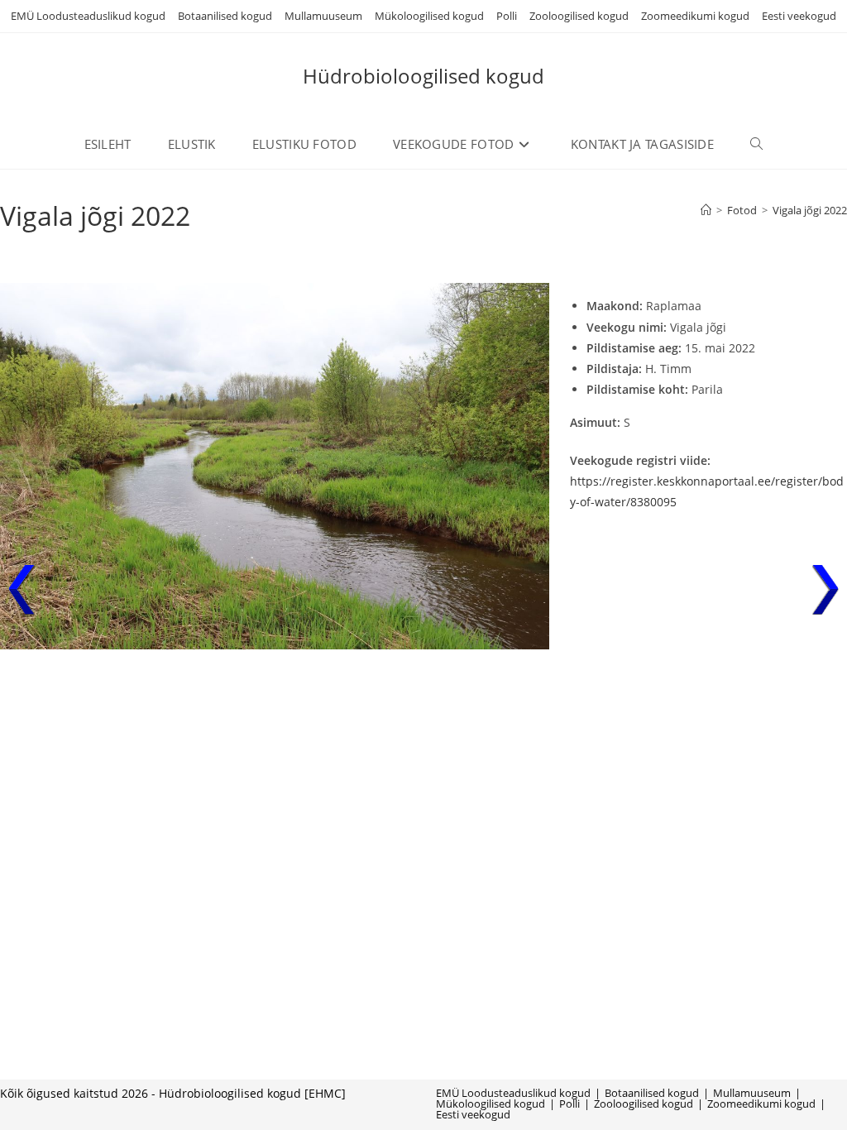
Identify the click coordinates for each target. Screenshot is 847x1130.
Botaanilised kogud (225, 15)
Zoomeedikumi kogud (695, 15)
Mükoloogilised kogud (429, 15)
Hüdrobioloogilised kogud (423, 75)
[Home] (706, 210)
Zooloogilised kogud (579, 15)
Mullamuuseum (323, 15)
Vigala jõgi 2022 (810, 210)
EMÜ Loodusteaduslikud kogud (88, 15)
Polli (506, 15)
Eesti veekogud (799, 15)
